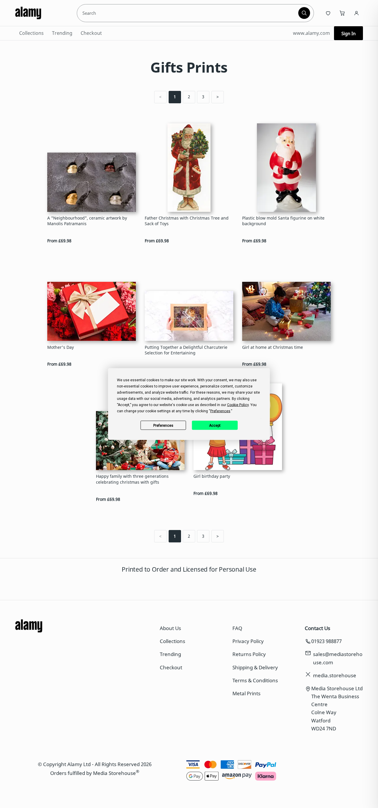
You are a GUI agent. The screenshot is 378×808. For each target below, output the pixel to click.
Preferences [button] (220, 411)
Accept (215, 425)
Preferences (163, 425)
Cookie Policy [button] (238, 405)
